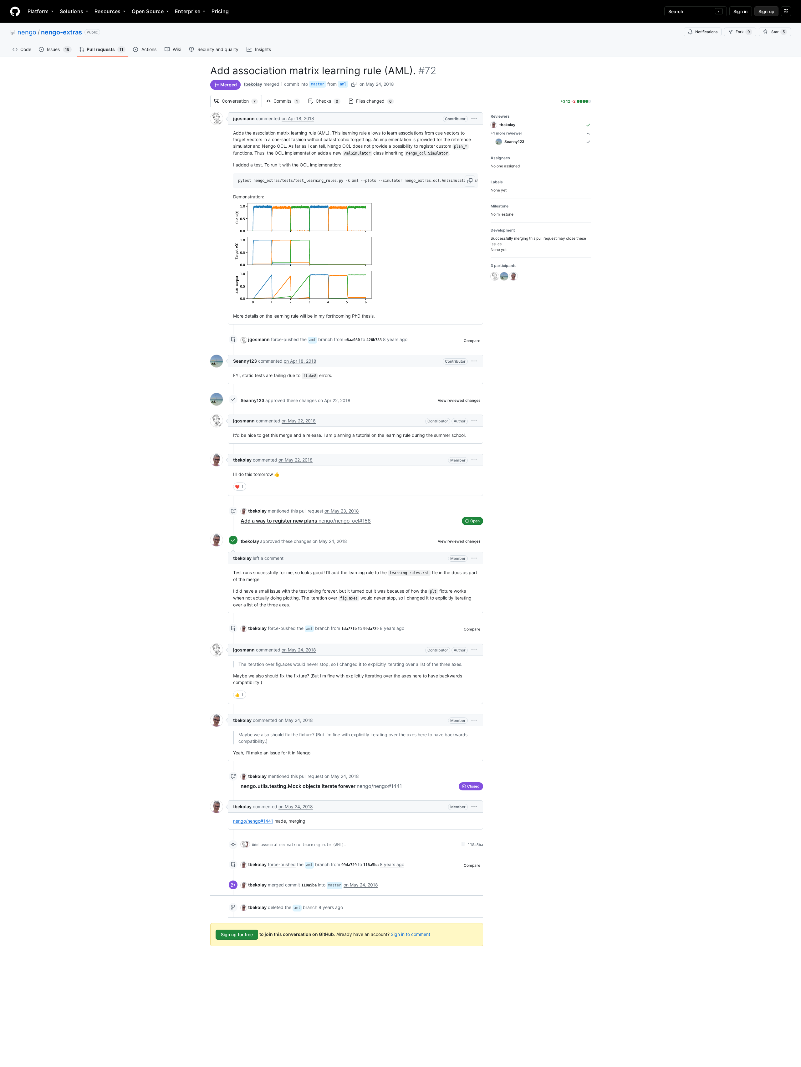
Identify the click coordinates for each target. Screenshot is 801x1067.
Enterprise (187, 11)
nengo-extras (61, 32)
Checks (330, 101)
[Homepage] (15, 11)
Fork (743, 31)
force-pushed (285, 339)
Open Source (148, 11)
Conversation (242, 101)
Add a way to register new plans (306, 521)
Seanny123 (245, 361)
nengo (27, 32)
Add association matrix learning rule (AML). (299, 845)
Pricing (220, 11)
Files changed (377, 101)
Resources (107, 11)
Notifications (706, 31)
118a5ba (475, 845)
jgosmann (244, 118)
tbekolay (253, 84)
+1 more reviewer (506, 133)
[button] (474, 118)
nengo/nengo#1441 (253, 821)
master (317, 84)
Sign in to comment (410, 934)
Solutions (71, 11)
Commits (288, 101)
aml (343, 84)
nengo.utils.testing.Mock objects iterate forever (321, 786)
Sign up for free (237, 934)
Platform (38, 11)
